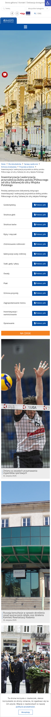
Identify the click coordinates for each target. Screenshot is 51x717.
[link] (48, 3)
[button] (25, 27)
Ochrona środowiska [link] (8, 167)
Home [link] (3, 164)
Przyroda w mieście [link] (26, 167)
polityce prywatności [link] (25, 707)
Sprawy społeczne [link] (31, 164)
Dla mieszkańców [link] (14, 164)
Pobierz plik (41, 205)
